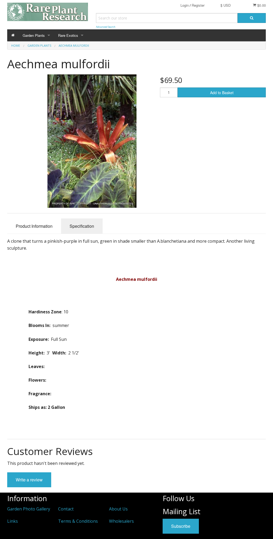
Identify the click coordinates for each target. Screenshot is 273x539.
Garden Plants (34, 35)
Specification (82, 226)
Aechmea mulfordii (74, 45)
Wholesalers (121, 521)
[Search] (252, 18)
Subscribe (180, 526)
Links (12, 521)
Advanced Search (105, 27)
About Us (118, 509)
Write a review (29, 480)
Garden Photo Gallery (28, 509)
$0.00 (261, 5)
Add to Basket (222, 92)
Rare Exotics (68, 35)
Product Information (34, 226)
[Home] (13, 35)
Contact (66, 509)
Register (198, 5)
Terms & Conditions (78, 521)
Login (184, 5)
